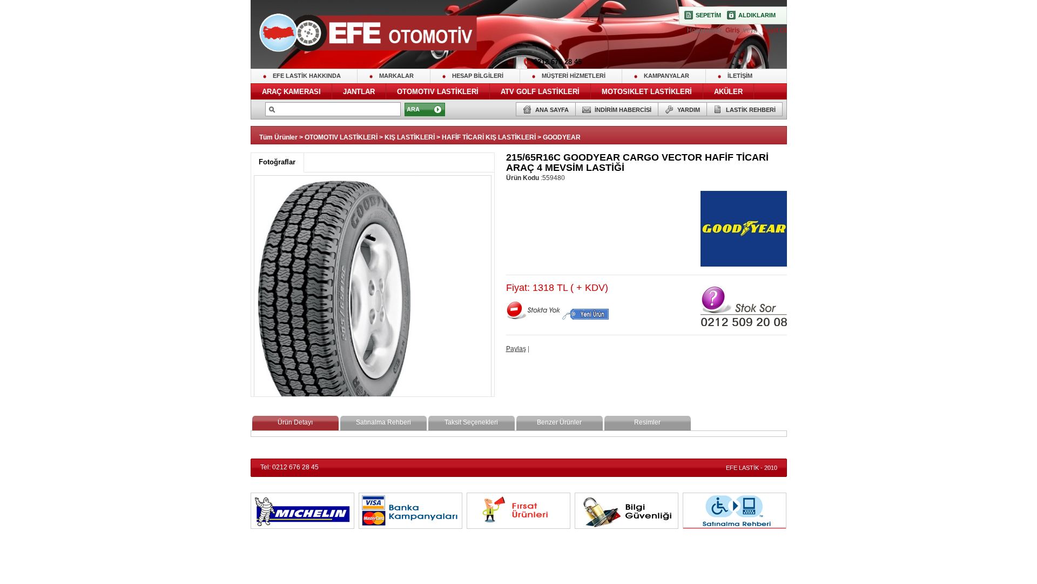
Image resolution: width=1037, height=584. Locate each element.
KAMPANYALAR (666, 75)
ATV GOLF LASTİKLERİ (540, 92)
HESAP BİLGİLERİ (477, 75)
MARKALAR (396, 75)
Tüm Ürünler (278, 137)
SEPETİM (708, 15)
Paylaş (516, 349)
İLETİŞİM (740, 75)
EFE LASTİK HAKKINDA (307, 75)
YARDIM (688, 110)
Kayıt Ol (773, 30)
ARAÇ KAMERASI (291, 92)
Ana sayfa (552, 110)
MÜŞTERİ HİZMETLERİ (573, 75)
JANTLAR (359, 92)
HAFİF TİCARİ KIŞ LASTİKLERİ (489, 137)
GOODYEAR (562, 137)
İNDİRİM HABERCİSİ (623, 110)
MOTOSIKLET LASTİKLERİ (647, 92)
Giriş (733, 30)
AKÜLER (728, 92)
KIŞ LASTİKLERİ (410, 137)
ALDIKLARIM (757, 15)
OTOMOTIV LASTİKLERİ (438, 92)
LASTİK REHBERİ (751, 110)
